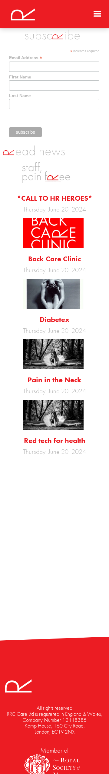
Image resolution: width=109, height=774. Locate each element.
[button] (97, 12)
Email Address (25, 58)
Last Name (20, 95)
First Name (20, 77)
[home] (21, 13)
